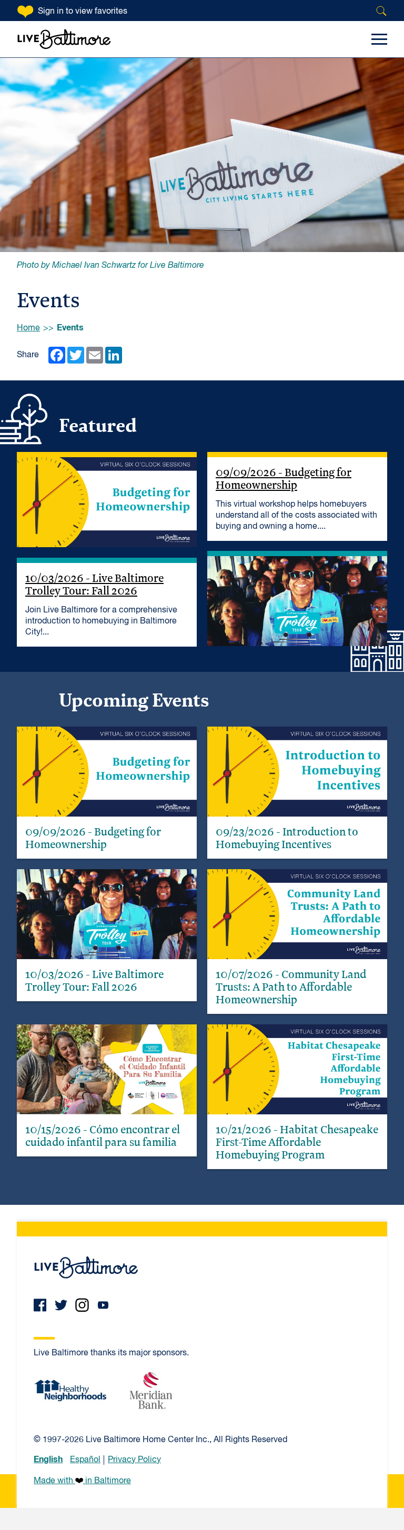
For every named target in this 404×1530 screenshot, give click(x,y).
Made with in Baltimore (82, 1481)
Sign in (82, 11)
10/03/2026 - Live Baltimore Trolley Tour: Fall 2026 (94, 584)
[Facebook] (40, 1305)
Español (85, 1460)
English (48, 1459)
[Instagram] (82, 1305)
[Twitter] (61, 1305)
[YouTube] (103, 1305)
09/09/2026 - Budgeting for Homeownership (283, 478)
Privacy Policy (134, 1460)
